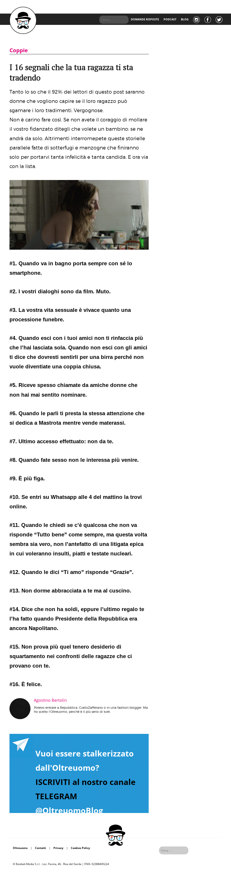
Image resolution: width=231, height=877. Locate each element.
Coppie (18, 50)
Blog (185, 19)
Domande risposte (145, 19)
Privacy (58, 848)
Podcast (170, 19)
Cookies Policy (80, 848)
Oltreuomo (20, 848)
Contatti (40, 848)
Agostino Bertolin (50, 700)
